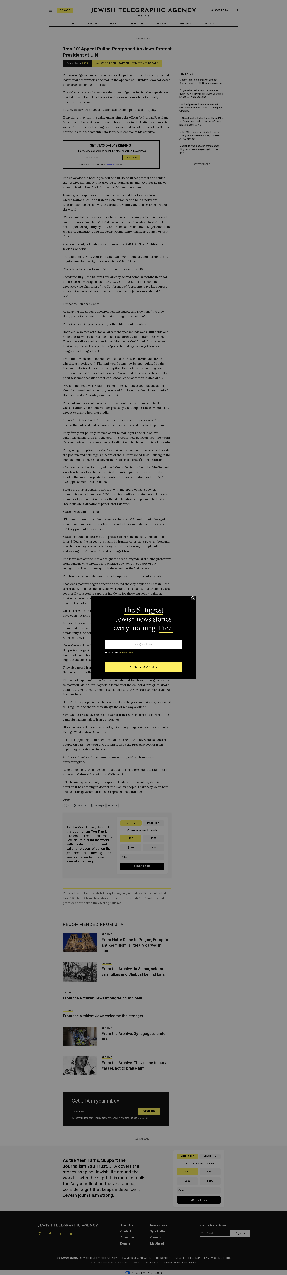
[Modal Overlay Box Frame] (143, 637)
